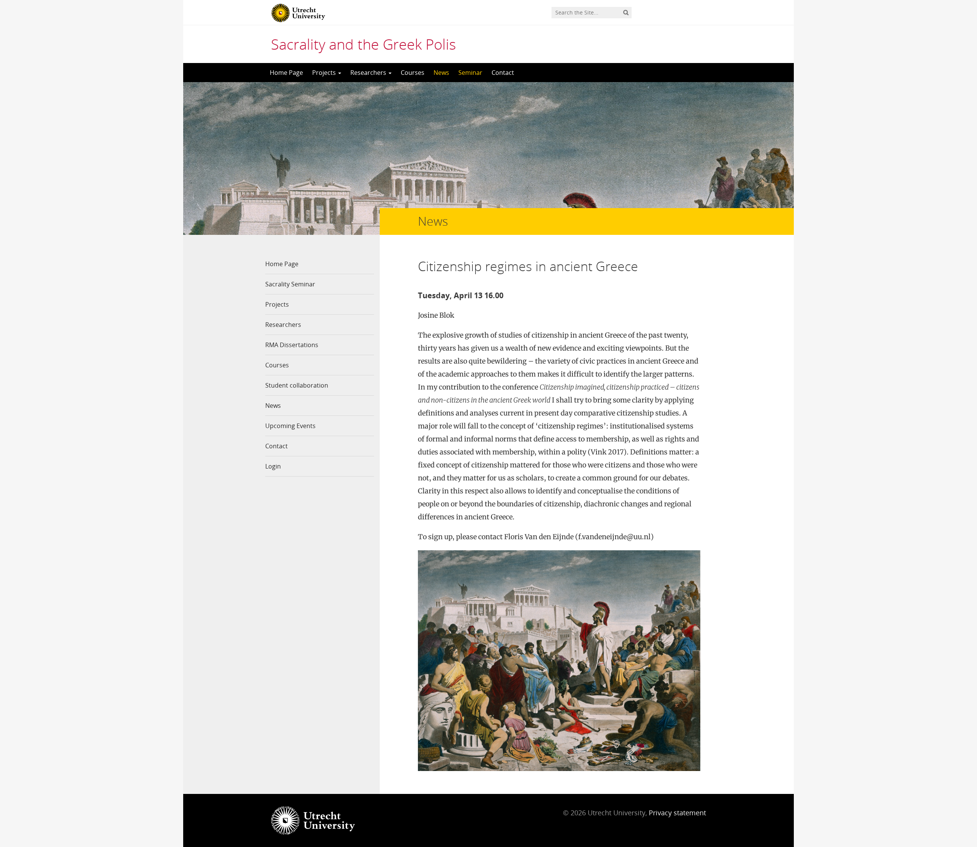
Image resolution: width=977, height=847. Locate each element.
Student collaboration (296, 385)
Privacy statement (677, 812)
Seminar (470, 72)
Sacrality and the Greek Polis (363, 44)
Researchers (369, 72)
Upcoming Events (290, 426)
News (441, 72)
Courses (412, 72)
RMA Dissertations (291, 345)
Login (273, 466)
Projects (324, 72)
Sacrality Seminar (290, 284)
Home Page (286, 72)
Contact (503, 72)
